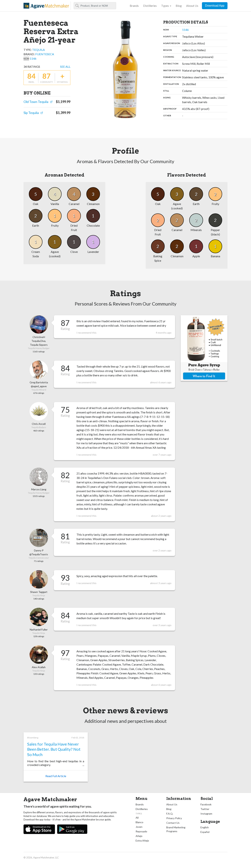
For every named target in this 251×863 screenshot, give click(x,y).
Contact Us (173, 822)
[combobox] (95, 5)
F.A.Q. (169, 813)
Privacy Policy (174, 818)
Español (204, 831)
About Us (192, 5)
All (137, 817)
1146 (33, 58)
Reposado (141, 831)
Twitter (204, 809)
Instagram (206, 813)
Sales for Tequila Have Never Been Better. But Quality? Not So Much (53, 749)
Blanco (139, 822)
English (204, 827)
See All (65, 66)
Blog (179, 5)
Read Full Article (55, 776)
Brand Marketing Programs (175, 829)
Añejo (139, 835)
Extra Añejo (142, 840)
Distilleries (150, 5)
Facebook (205, 804)
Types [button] (165, 5)
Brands (134, 5)
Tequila (38, 49)
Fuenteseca (44, 54)
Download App (214, 5)
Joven (139, 826)
